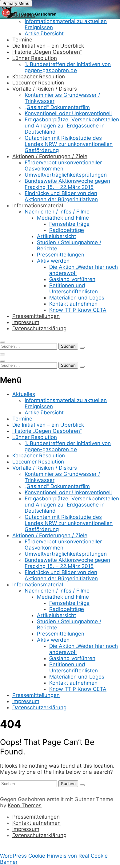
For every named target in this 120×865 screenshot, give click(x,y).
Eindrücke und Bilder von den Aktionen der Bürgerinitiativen (61, 196)
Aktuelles (23, 15)
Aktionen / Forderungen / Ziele (49, 156)
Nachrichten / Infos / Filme (57, 212)
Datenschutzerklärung (39, 328)
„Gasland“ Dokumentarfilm (57, 107)
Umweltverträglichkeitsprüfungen (66, 175)
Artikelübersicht (44, 33)
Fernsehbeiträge (69, 224)
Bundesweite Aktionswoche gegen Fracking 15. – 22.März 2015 (67, 184)
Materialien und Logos (76, 298)
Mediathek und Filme (63, 218)
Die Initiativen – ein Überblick (48, 46)
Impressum (25, 322)
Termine (22, 40)
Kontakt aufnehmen (73, 304)
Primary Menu (16, 3)
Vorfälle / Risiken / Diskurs (44, 89)
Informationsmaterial (37, 205)
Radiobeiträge (66, 230)
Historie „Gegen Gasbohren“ (47, 52)
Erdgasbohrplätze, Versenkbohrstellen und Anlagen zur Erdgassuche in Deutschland (72, 125)
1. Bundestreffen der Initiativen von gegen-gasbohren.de (68, 67)
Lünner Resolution (34, 58)
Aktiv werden (53, 261)
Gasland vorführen (72, 279)
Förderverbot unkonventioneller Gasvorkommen (63, 165)
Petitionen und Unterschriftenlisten (73, 288)
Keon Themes (25, 805)
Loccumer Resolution (38, 83)
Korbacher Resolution (38, 76)
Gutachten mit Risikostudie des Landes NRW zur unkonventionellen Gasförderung (69, 144)
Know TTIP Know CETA (77, 310)
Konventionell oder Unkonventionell (68, 113)
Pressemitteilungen (60, 255)
